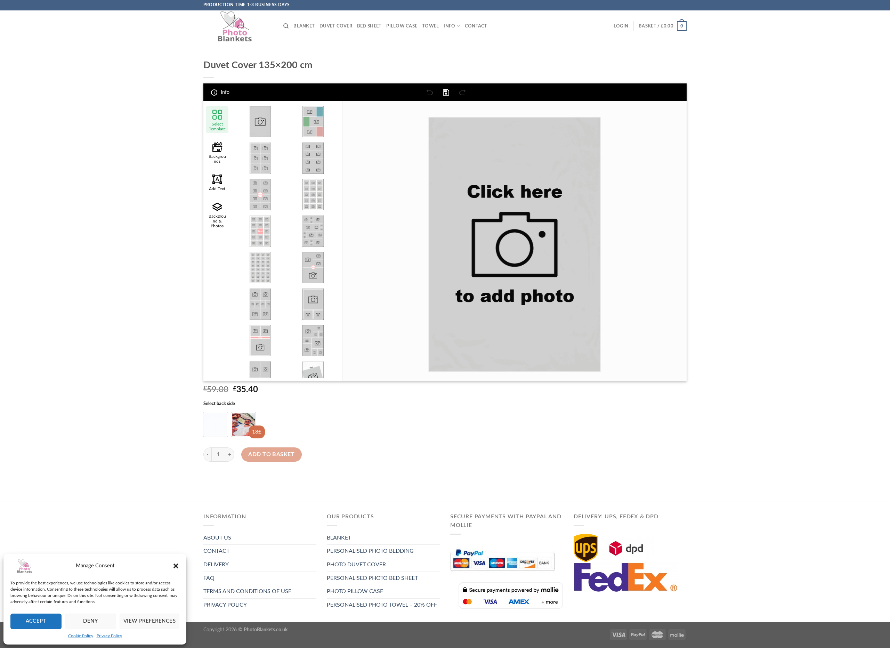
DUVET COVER (335, 26)
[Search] (286, 26)
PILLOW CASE (401, 26)
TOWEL (430, 26)
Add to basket (271, 454)
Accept (36, 621)
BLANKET (304, 26)
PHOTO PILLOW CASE (355, 591)
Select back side (219, 404)
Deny (90, 621)
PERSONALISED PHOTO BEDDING (370, 551)
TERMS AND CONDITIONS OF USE (247, 591)
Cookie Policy (80, 636)
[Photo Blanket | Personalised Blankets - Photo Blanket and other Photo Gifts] (238, 26)
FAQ (209, 578)
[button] (175, 565)
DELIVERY (216, 564)
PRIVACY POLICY (225, 605)
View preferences (149, 621)
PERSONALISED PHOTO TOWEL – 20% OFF (382, 605)
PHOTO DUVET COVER (356, 564)
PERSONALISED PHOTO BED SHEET (372, 578)
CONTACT (476, 26)
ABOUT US (217, 538)
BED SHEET (369, 26)
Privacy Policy (109, 636)
